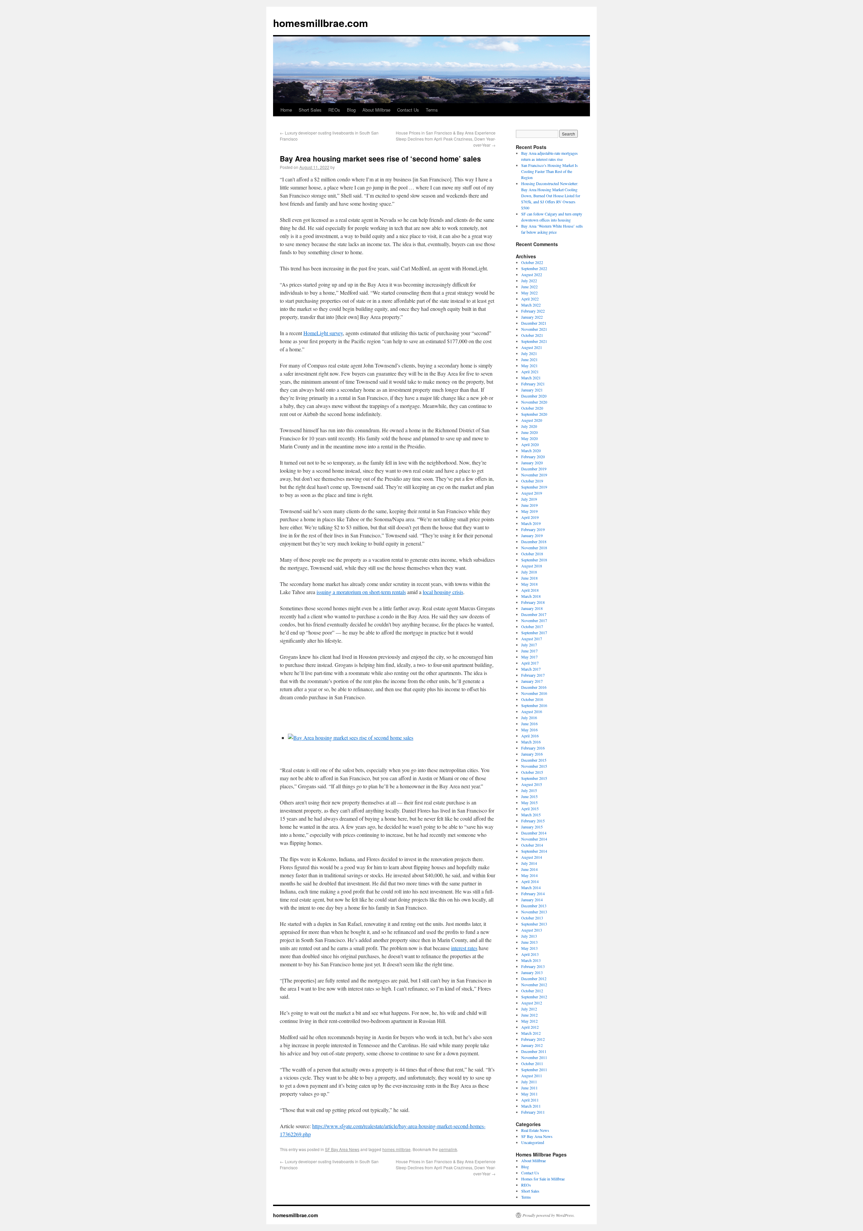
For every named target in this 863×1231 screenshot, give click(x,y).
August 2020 (531, 420)
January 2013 (532, 972)
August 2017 (531, 638)
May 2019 (529, 511)
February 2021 (533, 383)
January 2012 (532, 1045)
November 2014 (534, 839)
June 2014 (529, 869)
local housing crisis (443, 591)
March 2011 (531, 1106)
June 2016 (529, 723)
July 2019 (529, 499)
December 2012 (533, 978)
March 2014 (531, 887)
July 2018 (529, 572)
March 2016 (531, 741)
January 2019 (532, 535)
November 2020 (534, 402)
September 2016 (534, 705)
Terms (432, 110)
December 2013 (533, 905)
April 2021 (530, 371)
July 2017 (529, 644)
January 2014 (532, 899)
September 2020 (534, 414)
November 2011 (534, 1057)
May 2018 (529, 584)
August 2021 (531, 347)
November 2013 (534, 911)
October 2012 (532, 990)
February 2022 (533, 311)
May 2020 (529, 438)
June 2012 (529, 1015)
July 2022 (529, 280)
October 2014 (532, 845)
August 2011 (531, 1075)
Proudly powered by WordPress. (549, 1215)
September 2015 (534, 778)
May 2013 (529, 948)
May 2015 (529, 802)
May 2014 (529, 875)
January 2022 (532, 317)
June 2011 (529, 1087)
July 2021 (529, 353)
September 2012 (534, 996)
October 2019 (532, 480)
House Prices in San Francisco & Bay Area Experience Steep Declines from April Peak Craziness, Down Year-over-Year (446, 139)
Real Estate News (535, 1130)
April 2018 (530, 590)
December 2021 (533, 323)
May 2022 (529, 292)
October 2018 (532, 553)
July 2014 (529, 863)
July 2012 (529, 1009)
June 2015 (529, 796)
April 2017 (530, 663)
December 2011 (533, 1051)
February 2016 (533, 748)
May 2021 (529, 365)
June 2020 (529, 432)
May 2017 (529, 657)
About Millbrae (376, 110)
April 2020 (530, 444)
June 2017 (529, 650)
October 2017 (532, 626)
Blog (351, 110)
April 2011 (530, 1100)
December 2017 (533, 614)
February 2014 (533, 893)
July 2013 (529, 936)
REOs (334, 110)
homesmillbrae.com (320, 23)
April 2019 (530, 517)
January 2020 (532, 462)
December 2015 (533, 760)
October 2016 (532, 699)
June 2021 (529, 359)
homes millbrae (396, 1149)
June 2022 (529, 286)
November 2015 (534, 766)
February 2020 (533, 456)
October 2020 (532, 408)
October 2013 (532, 917)
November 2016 (534, 693)
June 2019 (529, 505)
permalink (448, 1149)
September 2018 (534, 559)
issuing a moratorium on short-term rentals (361, 591)
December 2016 (533, 687)
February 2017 (533, 675)
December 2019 (533, 468)
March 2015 (531, 814)
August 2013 (531, 930)
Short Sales (310, 110)
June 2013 (529, 942)
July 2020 (529, 426)
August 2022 (531, 274)
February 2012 (533, 1039)
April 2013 (530, 954)
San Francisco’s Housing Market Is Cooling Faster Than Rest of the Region (549, 171)
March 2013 (531, 960)
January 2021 (532, 389)
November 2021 (534, 329)
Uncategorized (532, 1142)
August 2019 (531, 493)
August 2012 (531, 1002)
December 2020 (533, 396)
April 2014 (530, 881)
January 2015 (532, 826)
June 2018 (529, 578)
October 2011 (532, 1063)
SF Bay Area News (342, 1149)
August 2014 (531, 857)
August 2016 (531, 711)
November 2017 (534, 620)
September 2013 (534, 924)
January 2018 (532, 608)
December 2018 (533, 541)
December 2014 (533, 833)
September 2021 (534, 341)
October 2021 (532, 335)
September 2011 (534, 1069)
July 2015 (529, 790)
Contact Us (408, 110)
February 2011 (533, 1112)
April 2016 (530, 735)
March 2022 (531, 304)
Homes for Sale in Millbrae (543, 1178)
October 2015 (532, 772)
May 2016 (529, 729)
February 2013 (533, 966)
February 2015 (533, 820)
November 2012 (534, 984)
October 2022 (532, 262)
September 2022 (534, 268)
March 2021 (531, 377)
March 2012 (531, 1033)
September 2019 (534, 487)
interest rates (464, 947)
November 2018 (534, 547)
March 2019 (531, 523)
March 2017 (531, 669)
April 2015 (530, 808)
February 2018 (533, 602)
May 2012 (529, 1021)
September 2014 (534, 851)
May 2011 (529, 1093)
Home (286, 110)
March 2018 (531, 596)
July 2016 (529, 717)
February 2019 (533, 529)
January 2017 (532, 681)
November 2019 (534, 474)
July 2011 (529, 1081)
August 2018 (531, 565)
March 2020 (531, 450)
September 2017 (534, 632)
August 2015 (531, 784)
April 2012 (530, 1027)
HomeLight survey (323, 332)
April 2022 (530, 298)
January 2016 (532, 754)
